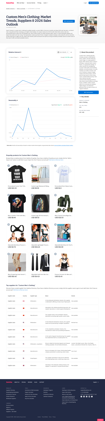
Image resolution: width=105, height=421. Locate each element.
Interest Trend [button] (24, 57)
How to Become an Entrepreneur (70, 400)
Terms (50, 416)
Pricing (39, 3)
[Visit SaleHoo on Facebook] (81, 396)
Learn (45, 3)
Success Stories (31, 3)
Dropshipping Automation (12, 392)
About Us (16, 382)
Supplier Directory (10, 390)
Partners (46, 392)
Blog (35, 382)
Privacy (54, 416)
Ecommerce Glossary (48, 394)
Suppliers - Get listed (11, 411)
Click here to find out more (56, 160)
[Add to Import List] (8, 165)
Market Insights (10, 8)
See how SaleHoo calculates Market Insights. (63, 145)
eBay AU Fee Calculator (30, 396)
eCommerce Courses (11, 394)
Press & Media (45, 416)
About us (8, 407)
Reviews (30, 382)
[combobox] (63, 52)
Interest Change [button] (14, 57)
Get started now (94, 3)
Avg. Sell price (83, 105)
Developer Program (48, 390)
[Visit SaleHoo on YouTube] (89, 396)
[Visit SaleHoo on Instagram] (86, 396)
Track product (69, 21)
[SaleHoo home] (9, 382)
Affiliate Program (10, 409)
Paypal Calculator (29, 392)
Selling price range (84, 110)
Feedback (100, 420)
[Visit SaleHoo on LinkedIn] (84, 396)
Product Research (10, 396)
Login (85, 3)
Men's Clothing (21, 8)
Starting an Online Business (68, 390)
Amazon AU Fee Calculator (31, 394)
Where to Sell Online (67, 394)
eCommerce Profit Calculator (32, 390)
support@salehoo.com (86, 390)
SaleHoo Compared (48, 396)
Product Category (84, 100)
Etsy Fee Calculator (29, 398)
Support (41, 382)
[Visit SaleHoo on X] (92, 396)
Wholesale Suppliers (11, 398)
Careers (39, 416)
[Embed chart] (71, 52)
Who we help (20, 3)
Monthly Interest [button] (14, 104)
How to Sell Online (66, 392)
